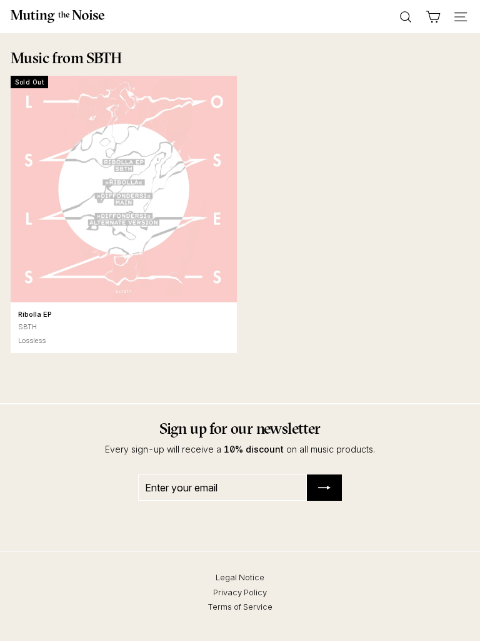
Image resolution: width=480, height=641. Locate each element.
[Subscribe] (324, 487)
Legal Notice (240, 577)
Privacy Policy (240, 592)
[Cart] (433, 17)
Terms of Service (240, 607)
